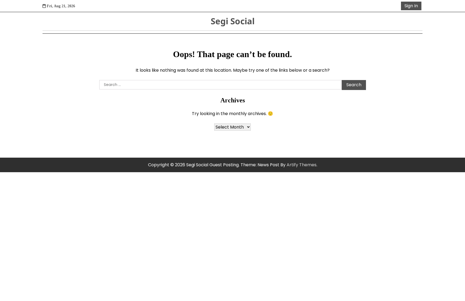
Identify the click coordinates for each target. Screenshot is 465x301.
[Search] (396, 6)
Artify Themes (301, 165)
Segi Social (233, 21)
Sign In (411, 6)
